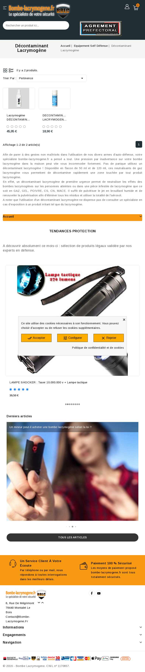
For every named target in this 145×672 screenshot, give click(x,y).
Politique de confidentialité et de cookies (98, 347)
